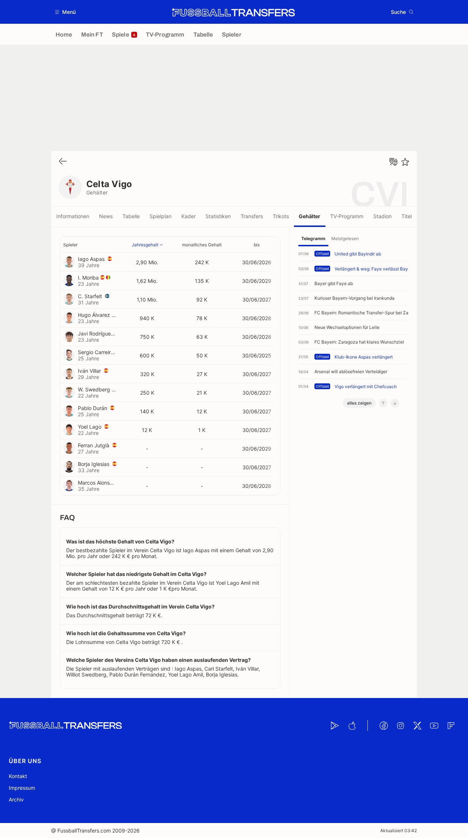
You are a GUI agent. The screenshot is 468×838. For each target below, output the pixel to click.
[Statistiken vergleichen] (393, 162)
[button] (65, 12)
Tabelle (131, 216)
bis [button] (257, 244)
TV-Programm (346, 216)
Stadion (382, 216)
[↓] (394, 403)
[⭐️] (405, 162)
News (106, 216)
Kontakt (18, 776)
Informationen (72, 216)
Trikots (281, 216)
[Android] (334, 725)
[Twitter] (417, 725)
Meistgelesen (345, 238)
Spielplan (160, 216)
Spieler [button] (70, 244)
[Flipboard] (450, 725)
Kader (188, 216)
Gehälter (309, 216)
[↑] (383, 403)
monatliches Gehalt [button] (202, 244)
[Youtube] (434, 725)
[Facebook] (383, 725)
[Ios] (351, 725)
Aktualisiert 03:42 (398, 830)
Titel (406, 216)
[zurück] (62, 162)
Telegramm (313, 238)
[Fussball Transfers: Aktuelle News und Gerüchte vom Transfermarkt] (233, 12)
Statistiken (218, 216)
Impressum (22, 788)
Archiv (16, 799)
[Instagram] (400, 725)
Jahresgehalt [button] (145, 244)
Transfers (252, 216)
